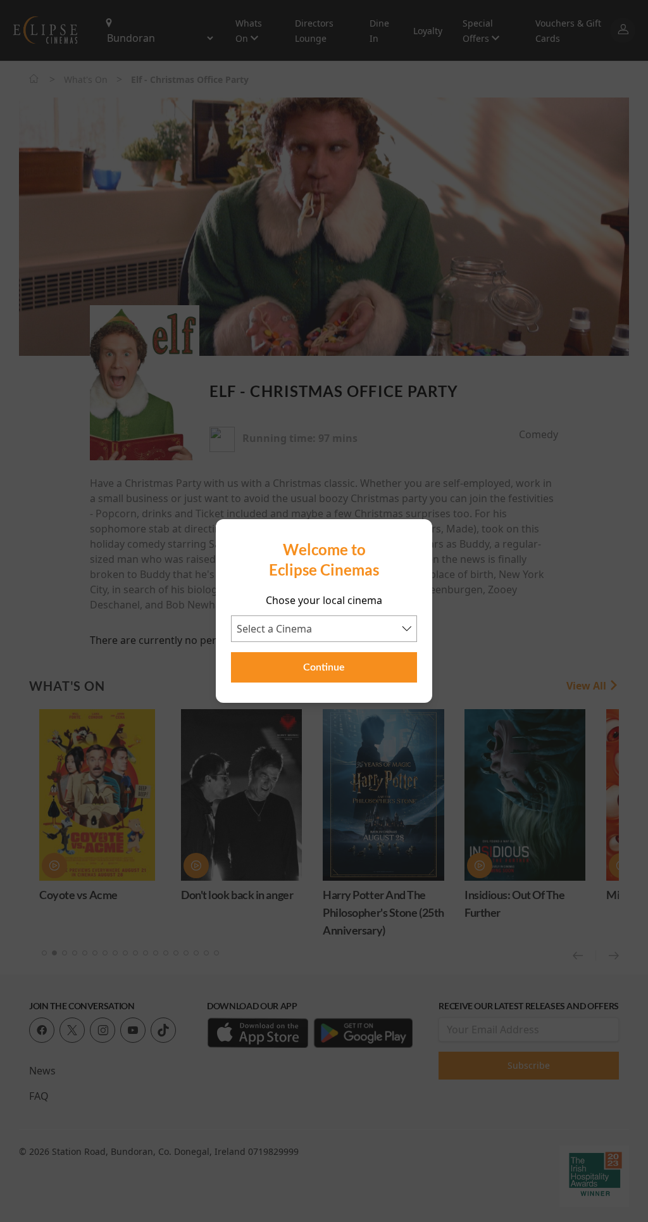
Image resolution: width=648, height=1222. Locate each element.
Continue (324, 667)
